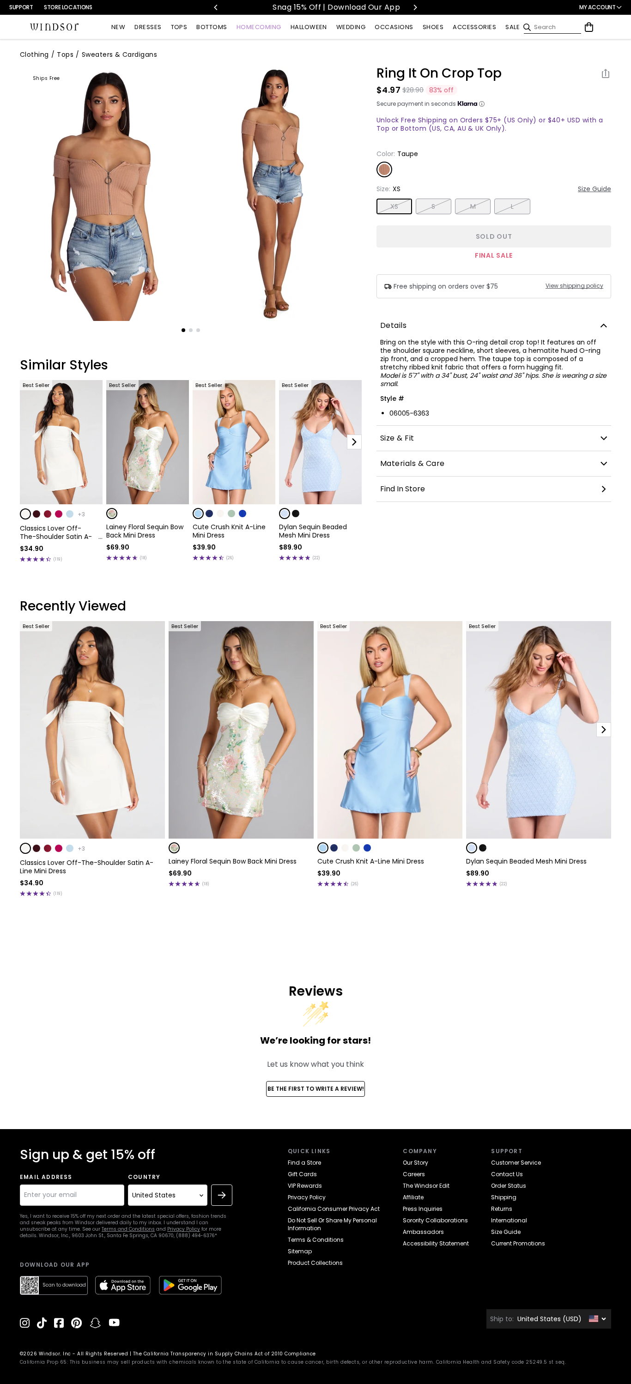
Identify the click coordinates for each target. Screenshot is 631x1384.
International (509, 1220)
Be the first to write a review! (315, 1089)
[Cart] (589, 27)
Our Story (415, 1162)
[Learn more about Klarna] (482, 104)
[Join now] (221, 1195)
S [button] (433, 206)
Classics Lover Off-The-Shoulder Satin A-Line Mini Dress (56, 532)
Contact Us (507, 1174)
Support (21, 7)
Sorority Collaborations (435, 1220)
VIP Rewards (305, 1186)
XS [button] (394, 206)
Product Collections (315, 1263)
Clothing (34, 54)
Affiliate (413, 1197)
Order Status (508, 1186)
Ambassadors (423, 1232)
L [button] (512, 206)
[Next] (414, 7)
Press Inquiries (423, 1209)
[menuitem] (118, 27)
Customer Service (516, 1162)
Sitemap (300, 1251)
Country (144, 1177)
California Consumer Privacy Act (334, 1209)
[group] (105, 193)
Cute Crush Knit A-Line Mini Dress (229, 531)
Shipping (503, 1197)
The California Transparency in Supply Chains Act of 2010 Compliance (224, 1353)
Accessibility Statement (436, 1243)
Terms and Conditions (128, 1229)
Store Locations (68, 7)
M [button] (473, 206)
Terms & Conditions (316, 1240)
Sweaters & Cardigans (120, 54)
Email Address (46, 1177)
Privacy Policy (183, 1229)
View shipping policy (574, 286)
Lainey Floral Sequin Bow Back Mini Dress (144, 531)
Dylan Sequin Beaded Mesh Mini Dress (313, 531)
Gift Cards (302, 1174)
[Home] (54, 27)
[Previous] (216, 7)
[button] (25, 514)
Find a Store (304, 1162)
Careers (414, 1174)
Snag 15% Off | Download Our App (315, 7)
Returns (501, 1209)
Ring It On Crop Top (439, 73)
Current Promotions (518, 1243)
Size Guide (594, 189)
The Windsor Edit (426, 1186)
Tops (65, 54)
